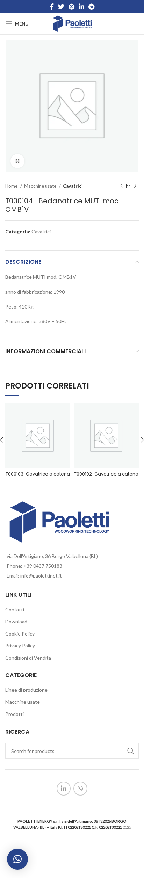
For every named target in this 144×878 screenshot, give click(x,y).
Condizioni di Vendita (28, 658)
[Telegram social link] (91, 6)
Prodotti (14, 714)
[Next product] (135, 186)
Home (12, 186)
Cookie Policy (20, 634)
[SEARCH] (131, 751)
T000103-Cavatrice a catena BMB (38, 477)
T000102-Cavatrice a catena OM (106, 477)
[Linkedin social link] (81, 6)
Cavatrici (73, 186)
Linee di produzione (26, 690)
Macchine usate (40, 186)
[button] (17, 859)
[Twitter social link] (61, 6)
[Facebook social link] (52, 6)
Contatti (14, 609)
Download (16, 621)
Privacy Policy (20, 645)
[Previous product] (121, 186)
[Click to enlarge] (17, 161)
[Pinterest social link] (71, 6)
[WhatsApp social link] (80, 789)
